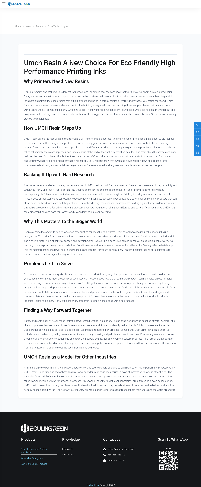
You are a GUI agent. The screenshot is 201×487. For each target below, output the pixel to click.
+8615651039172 (116, 455)
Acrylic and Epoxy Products (34, 464)
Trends (39, 26)
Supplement (68, 455)
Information (67, 449)
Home (18, 26)
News (29, 26)
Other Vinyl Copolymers (32, 458)
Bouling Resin (93, 485)
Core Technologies (58, 26)
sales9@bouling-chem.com (121, 449)
